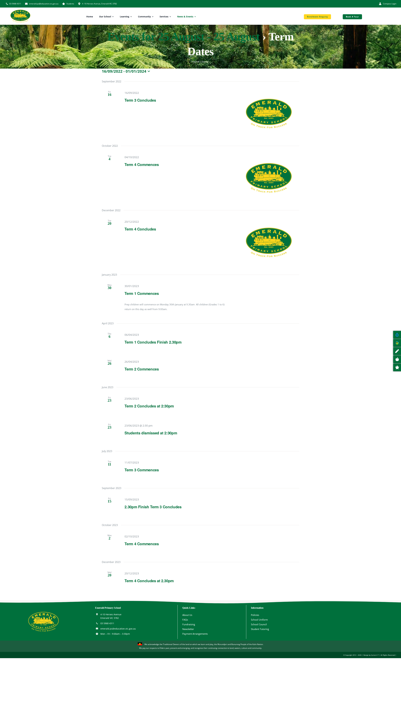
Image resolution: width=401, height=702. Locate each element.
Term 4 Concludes (140, 229)
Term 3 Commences (142, 469)
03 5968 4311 (107, 623)
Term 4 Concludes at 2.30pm (149, 580)
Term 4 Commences (142, 164)
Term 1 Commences (142, 293)
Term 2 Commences (142, 369)
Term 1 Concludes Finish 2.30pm (153, 342)
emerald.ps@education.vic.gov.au (118, 628)
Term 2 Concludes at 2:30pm (149, 406)
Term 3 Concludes (140, 100)
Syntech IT (375, 655)
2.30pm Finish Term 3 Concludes (153, 506)
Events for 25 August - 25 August (183, 36)
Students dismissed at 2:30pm (151, 432)
